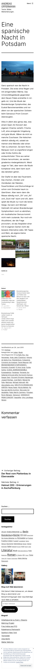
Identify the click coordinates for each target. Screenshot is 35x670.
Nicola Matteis (23, 387)
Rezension (4, 555)
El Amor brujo (20, 367)
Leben (15, 352)
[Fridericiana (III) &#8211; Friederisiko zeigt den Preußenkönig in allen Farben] (8, 294)
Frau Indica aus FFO (9, 626)
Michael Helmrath (19, 382)
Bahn (21, 532)
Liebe (29, 546)
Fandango (15, 372)
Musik (21, 352)
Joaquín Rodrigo (7, 380)
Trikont (26, 555)
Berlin (25, 531)
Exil (27, 538)
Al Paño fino (20, 355)
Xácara (3, 400)
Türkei (31, 555)
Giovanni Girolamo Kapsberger (22, 377)
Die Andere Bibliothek (8, 538)
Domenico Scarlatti (8, 367)
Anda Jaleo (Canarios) (18, 357)
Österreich (4, 561)
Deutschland (30, 535)
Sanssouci (16, 395)
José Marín (18, 380)
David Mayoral (23, 362)
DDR (25, 535)
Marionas (9, 382)
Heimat (29, 544)
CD (21, 535)
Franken (30, 538)
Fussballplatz (22, 541)
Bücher (16, 535)
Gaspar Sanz (5, 377)
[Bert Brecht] (7, 576)
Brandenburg (16, 360)
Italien (9, 546)
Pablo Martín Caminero (17, 392)
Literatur (7, 550)
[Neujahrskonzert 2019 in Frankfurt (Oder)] (19, 576)
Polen (30, 550)
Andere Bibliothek (13, 532)
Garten (27, 541)
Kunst (26, 546)
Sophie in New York (9, 633)
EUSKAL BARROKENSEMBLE (17, 370)
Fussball (15, 541)
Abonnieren (9, 609)
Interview (4, 546)
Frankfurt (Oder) (7, 541)
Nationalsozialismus (23, 550)
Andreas (7, 350)
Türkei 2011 (4, 558)
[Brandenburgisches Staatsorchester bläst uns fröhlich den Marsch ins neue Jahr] (24, 300)
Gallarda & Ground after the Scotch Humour (16, 375)
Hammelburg (18, 544)
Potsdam (30, 392)
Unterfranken (14, 558)
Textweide (5, 636)
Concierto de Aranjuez (9, 362)
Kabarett (14, 546)
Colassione (26, 360)
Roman (11, 554)
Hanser (25, 544)
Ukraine (9, 558)
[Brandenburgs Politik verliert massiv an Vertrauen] (9, 321)
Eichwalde (21, 538)
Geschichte (9, 544)
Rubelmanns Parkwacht (10, 629)
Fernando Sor (24, 372)
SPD (23, 555)
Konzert (19, 546)
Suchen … (5, 506)
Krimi (22, 546)
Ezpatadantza (6, 372)
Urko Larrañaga (27, 397)
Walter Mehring (22, 558)
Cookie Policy (19, 662)
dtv (16, 538)
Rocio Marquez (6, 395)
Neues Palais (12, 387)
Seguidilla (17, 397)
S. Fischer (19, 555)
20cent (3, 532)
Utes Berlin (5, 639)
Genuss (3, 544)
